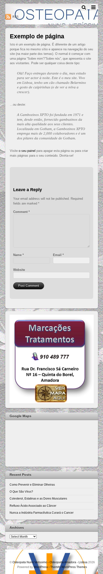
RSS (15, 16)
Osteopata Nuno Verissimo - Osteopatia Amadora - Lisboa (49, 562)
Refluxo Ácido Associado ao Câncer (33, 505)
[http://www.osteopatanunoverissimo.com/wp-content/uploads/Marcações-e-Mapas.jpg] (52, 402)
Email (58, 255)
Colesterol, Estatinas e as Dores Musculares (38, 498)
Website (19, 270)
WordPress (41, 566)
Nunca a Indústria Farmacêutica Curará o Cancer (42, 512)
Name (18, 255)
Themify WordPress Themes (68, 566)
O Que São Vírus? (21, 491)
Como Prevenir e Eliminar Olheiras (32, 484)
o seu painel (27, 151)
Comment (21, 212)
